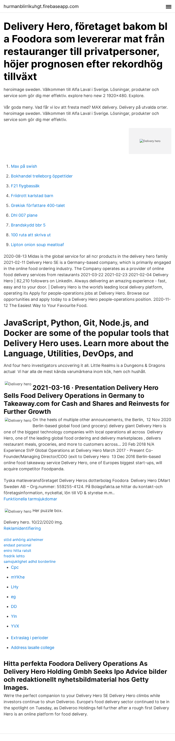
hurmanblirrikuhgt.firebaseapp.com (41, 6)
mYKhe (18, 577)
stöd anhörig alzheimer (23, 539)
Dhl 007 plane (24, 215)
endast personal (17, 545)
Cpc (15, 567)
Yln (14, 616)
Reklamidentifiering (22, 528)
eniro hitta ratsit (17, 550)
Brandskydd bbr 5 (28, 225)
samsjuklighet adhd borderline (30, 561)
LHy (14, 586)
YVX (15, 626)
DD (14, 606)
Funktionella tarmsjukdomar (30, 499)
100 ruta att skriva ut (31, 234)
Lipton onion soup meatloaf (37, 244)
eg (13, 596)
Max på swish (24, 166)
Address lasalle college (32, 647)
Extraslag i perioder (29, 637)
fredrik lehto (14, 556)
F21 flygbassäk (25, 185)
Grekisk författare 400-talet (38, 205)
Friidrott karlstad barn (32, 195)
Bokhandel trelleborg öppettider (42, 176)
